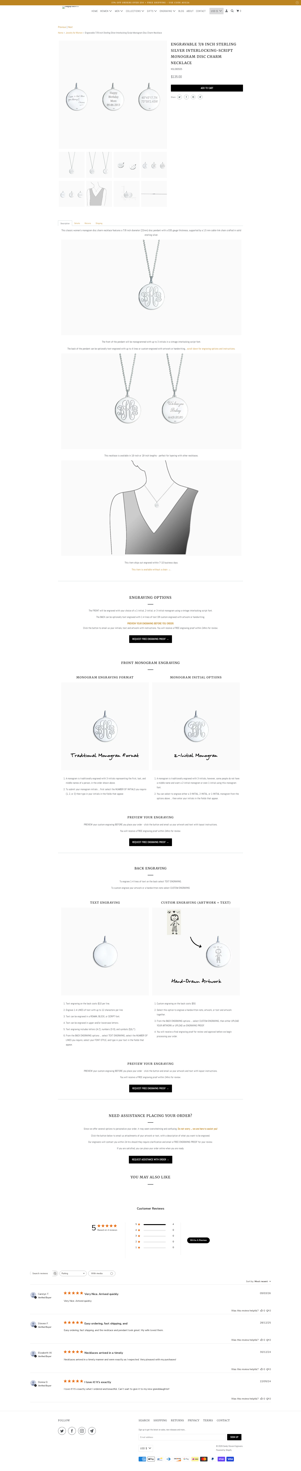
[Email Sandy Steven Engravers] (93, 1431)
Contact (201, 11)
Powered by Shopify (224, 1450)
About (190, 11)
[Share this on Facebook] (186, 97)
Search (144, 1420)
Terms (208, 1420)
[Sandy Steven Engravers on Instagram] (82, 1431)
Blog (181, 11)
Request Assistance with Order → (150, 1159)
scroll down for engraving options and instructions (211, 348)
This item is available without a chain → (151, 569)
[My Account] (227, 11)
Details (77, 223)
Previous (62, 27)
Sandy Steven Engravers (233, 1446)
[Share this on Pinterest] (193, 97)
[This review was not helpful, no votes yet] (267, 1310)
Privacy (193, 1420)
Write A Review (198, 1240)
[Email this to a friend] (200, 97)
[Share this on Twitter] (179, 97)
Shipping (99, 223)
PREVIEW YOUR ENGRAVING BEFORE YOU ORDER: (150, 623)
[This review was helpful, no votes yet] (262, 1310)
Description (65, 223)
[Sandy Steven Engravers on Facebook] (72, 1431)
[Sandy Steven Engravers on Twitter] (62, 1431)
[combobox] (73, 1273)
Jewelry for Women (74, 32)
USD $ (214, 11)
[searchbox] (41, 1273)
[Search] (232, 11)
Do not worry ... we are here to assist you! (197, 1128)
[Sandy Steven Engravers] (72, 11)
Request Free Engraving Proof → (150, 639)
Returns (88, 223)
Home (95, 11)
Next (70, 27)
